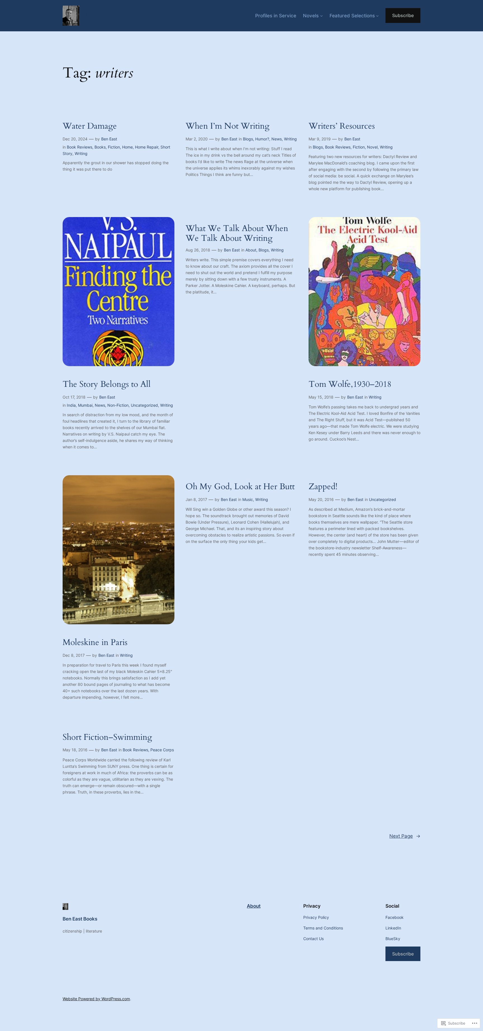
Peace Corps (162, 749)
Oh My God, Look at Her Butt (240, 487)
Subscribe (403, 15)
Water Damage (90, 126)
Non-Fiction (118, 405)
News (276, 138)
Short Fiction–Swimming (107, 738)
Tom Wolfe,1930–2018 (350, 385)
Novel (372, 147)
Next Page (404, 836)
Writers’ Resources (342, 126)
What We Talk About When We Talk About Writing (237, 234)
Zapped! (323, 487)
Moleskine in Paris (95, 643)
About (250, 250)
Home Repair (146, 147)
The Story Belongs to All (107, 385)
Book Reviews (79, 147)
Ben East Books (106, 15)
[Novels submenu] (321, 15)
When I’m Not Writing (227, 126)
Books (100, 147)
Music (247, 499)
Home (127, 147)
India (71, 405)
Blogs (248, 138)
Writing (81, 153)
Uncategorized (144, 405)
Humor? (262, 138)
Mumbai (85, 405)
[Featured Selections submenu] (377, 15)
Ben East (109, 138)
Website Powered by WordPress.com (96, 998)
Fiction (114, 147)
